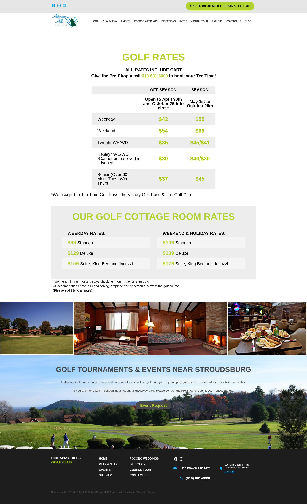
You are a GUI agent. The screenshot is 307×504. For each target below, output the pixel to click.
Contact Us (233, 21)
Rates (183, 21)
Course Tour (140, 469)
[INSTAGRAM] (181, 459)
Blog (248, 21)
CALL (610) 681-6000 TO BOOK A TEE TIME (220, 5)
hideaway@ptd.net (194, 468)
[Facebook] (53, 6)
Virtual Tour (199, 21)
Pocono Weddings (146, 21)
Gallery (217, 21)
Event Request (153, 405)
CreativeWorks (74, 492)
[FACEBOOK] (176, 459)
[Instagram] (59, 6)
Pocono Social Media (98, 492)
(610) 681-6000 (198, 478)
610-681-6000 (155, 75)
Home (95, 21)
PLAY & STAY (109, 21)
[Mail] (65, 6)
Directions (168, 21)
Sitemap (105, 475)
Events (125, 21)
